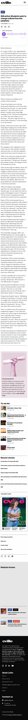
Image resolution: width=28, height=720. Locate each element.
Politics (15, 609)
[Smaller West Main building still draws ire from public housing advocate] (3, 622)
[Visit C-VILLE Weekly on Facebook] (6, 666)
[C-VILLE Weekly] (7, 2)
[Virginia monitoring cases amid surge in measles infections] (3, 611)
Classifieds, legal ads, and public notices (11, 684)
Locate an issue (4, 545)
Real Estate (16, 621)
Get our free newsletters (6, 549)
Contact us (4, 687)
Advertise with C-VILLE (7, 681)
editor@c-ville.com (8, 700)
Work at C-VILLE (6, 678)
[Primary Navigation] (24, 2)
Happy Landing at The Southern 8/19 (9, 472)
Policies (4, 690)
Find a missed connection (7, 537)
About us (4, 675)
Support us (3, 541)
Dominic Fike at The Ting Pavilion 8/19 (9, 461)
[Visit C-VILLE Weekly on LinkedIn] (9, 666)
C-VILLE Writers (4, 23)
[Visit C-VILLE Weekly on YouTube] (13, 666)
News (2, 12)
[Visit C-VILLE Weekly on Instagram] (3, 666)
